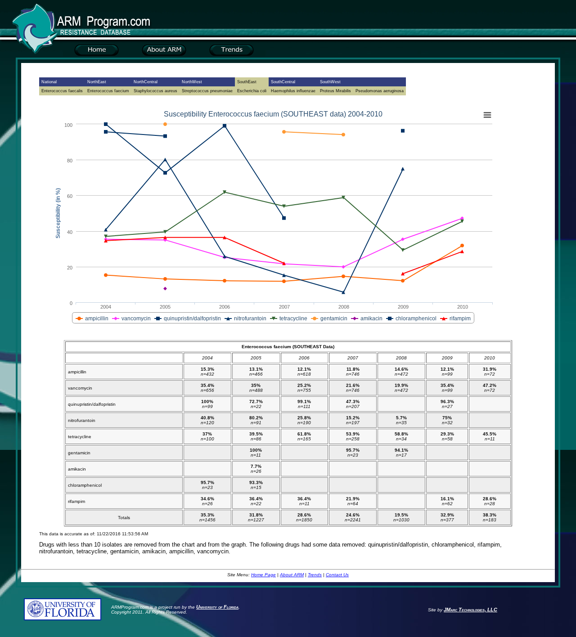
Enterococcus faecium (108, 91)
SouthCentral (283, 82)
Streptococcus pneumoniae (207, 91)
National (49, 82)
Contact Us (337, 574)
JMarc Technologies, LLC (470, 609)
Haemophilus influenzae (293, 91)
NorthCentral (146, 82)
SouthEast (246, 82)
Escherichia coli (251, 91)
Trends (315, 574)
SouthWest (330, 82)
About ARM (292, 574)
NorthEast (96, 82)
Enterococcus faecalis (62, 91)
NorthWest (192, 82)
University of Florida (217, 607)
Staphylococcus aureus (155, 91)
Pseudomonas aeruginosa (380, 91)
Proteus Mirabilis (335, 91)
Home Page (263, 574)
